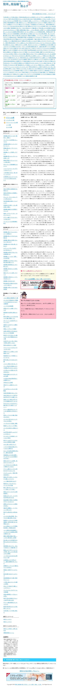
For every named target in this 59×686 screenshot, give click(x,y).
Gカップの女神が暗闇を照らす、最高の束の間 (34, 46)
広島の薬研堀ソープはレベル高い (42, 19)
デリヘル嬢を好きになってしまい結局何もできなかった (10, 411)
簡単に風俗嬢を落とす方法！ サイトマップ (43, 13)
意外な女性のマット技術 (35, 67)
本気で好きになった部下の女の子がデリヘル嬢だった (34, 57)
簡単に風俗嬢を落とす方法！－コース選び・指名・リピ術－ (28, 684)
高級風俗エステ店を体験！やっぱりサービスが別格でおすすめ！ (10, 456)
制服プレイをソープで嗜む (21, 52)
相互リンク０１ (8, 619)
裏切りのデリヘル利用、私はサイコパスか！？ (28, 44)
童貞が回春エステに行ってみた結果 (33, 61)
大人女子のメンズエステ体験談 (19, 59)
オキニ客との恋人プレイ (25, 48)
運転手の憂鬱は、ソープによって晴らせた (39, 35)
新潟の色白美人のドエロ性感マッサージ (30, 17)
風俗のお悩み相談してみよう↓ (29, 671)
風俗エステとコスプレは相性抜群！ (25, 39)
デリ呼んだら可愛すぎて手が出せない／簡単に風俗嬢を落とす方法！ (16, 1)
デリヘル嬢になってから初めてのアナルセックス (29, 43)
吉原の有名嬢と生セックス (10, 393)
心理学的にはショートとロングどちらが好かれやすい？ (10, 178)
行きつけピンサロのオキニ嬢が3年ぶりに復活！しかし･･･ (27, 55)
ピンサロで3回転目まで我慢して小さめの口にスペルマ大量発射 (11, 302)
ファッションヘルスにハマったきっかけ (18, 67)
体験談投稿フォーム (9, 632)
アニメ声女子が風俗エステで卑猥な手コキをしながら (25, 63)
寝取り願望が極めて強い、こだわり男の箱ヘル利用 (30, 30)
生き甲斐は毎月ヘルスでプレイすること (38, 50)
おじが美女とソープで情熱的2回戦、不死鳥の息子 (40, 31)
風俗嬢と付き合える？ (9, 281)
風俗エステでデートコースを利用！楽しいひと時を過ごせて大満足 (10, 552)
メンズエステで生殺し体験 (35, 52)
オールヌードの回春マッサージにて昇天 (16, 50)
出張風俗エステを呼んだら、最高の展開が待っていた (10, 561)
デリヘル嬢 (10, 117)
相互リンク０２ (8, 621)
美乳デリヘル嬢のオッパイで (35, 59)
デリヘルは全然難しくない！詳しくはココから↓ (38, 279)
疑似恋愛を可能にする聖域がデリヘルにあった (30, 37)
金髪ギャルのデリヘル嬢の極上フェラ (43, 70)
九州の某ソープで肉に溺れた (11, 17)
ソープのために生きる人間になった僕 (17, 26)
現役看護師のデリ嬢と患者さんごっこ (17, 22)
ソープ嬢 (8, 125)
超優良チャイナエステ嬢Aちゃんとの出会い (19, 24)
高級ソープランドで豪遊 (26, 70)
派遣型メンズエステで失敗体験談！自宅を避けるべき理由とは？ (10, 522)
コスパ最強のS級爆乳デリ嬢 (30, 76)
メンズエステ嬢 (10, 120)
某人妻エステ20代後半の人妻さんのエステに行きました (10, 542)
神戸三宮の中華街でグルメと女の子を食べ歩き (21, 19)
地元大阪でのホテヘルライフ (35, 22)
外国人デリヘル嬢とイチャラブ (21, 74)
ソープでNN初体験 (35, 74)
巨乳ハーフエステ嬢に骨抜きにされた (24, 54)
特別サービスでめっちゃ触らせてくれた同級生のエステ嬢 (32, 68)
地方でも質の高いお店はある (19, 35)
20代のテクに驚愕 (48, 59)
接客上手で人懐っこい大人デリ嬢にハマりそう (34, 41)
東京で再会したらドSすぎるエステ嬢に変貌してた (36, 72)
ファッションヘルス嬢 (12, 122)
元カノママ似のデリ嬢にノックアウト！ (29, 21)
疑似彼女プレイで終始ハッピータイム (27, 65)
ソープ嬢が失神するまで (15, 41)
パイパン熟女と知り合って (46, 63)
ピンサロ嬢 (9, 127)
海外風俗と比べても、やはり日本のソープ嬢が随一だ (25, 28)
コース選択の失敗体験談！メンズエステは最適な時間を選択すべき (10, 532)
